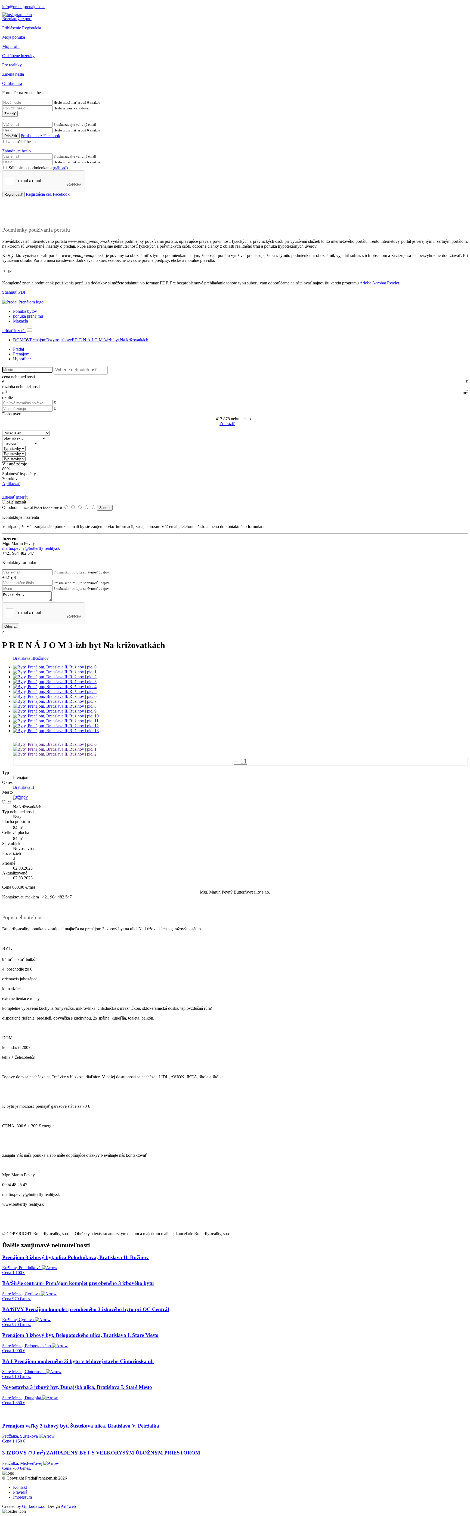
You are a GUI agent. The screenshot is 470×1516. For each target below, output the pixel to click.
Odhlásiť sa (12, 83)
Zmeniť (10, 114)
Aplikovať (11, 483)
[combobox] (81, 370)
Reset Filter (243, 424)
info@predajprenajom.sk (23, 6)
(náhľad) (60, 167)
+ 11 (240, 761)
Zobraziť (227, 423)
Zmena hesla (13, 74)
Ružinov (41, 658)
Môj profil (11, 46)
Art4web (68, 1506)
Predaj (18, 349)
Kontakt (20, 1487)
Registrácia (32, 28)
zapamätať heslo (22, 141)
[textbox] (82, 369)
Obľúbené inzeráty (18, 55)
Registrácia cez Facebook (48, 194)
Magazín (20, 321)
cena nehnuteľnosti (18, 377)
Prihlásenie (11, 28)
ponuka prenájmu (28, 316)
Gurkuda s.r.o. (34, 1506)
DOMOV (21, 339)
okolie (7, 397)
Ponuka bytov (25, 311)
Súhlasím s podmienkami (38, 167)
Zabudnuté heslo (16, 151)
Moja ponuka (13, 37)
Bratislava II (23, 658)
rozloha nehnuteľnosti (21, 386)
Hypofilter (22, 359)
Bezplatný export (17, 18)
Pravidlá (20, 1492)
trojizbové (63, 339)
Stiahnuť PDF (14, 292)
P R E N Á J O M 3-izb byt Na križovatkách (110, 339)
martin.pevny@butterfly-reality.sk (31, 548)
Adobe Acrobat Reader (379, 283)
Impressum (22, 1497)
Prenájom (38, 339)
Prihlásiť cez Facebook (40, 135)
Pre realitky (12, 65)
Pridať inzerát (14, 330)
